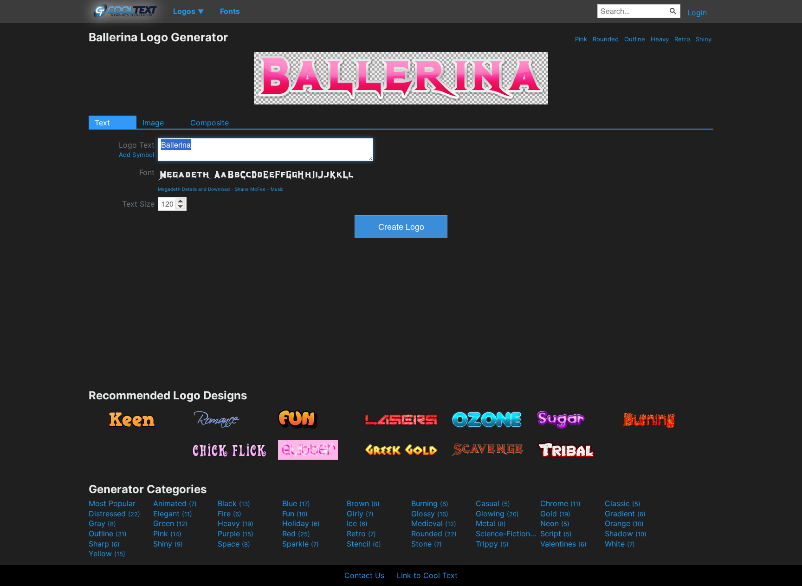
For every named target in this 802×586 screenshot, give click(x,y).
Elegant (172, 513)
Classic (622, 503)
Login (697, 12)
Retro (682, 39)
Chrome (560, 503)
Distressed (114, 513)
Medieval (433, 523)
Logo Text (137, 149)
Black (234, 503)
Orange (624, 523)
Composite (209, 122)
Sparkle (300, 543)
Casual (493, 503)
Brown (363, 503)
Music (277, 189)
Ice (357, 523)
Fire (229, 513)
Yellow (107, 553)
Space (234, 543)
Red (296, 533)
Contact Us (364, 575)
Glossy (429, 513)
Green (170, 523)
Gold (555, 513)
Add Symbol (136, 154)
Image (153, 122)
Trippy (492, 543)
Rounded (606, 39)
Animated (175, 503)
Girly (360, 513)
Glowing (497, 513)
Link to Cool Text (427, 575)
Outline (634, 39)
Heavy (660, 39)
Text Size (138, 203)
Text (102, 122)
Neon (554, 523)
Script (556, 533)
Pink (581, 39)
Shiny (703, 39)
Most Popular (112, 503)
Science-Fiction (507, 533)
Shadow (626, 533)
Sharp (104, 543)
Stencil (364, 543)
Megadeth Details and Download (194, 189)
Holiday (301, 523)
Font (147, 172)
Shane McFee (250, 189)
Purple (235, 533)
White (620, 543)
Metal (491, 523)
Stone (426, 543)
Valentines (563, 543)
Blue (296, 503)
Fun (295, 513)
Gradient (625, 513)
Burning (429, 503)
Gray (102, 523)
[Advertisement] (44, 169)
